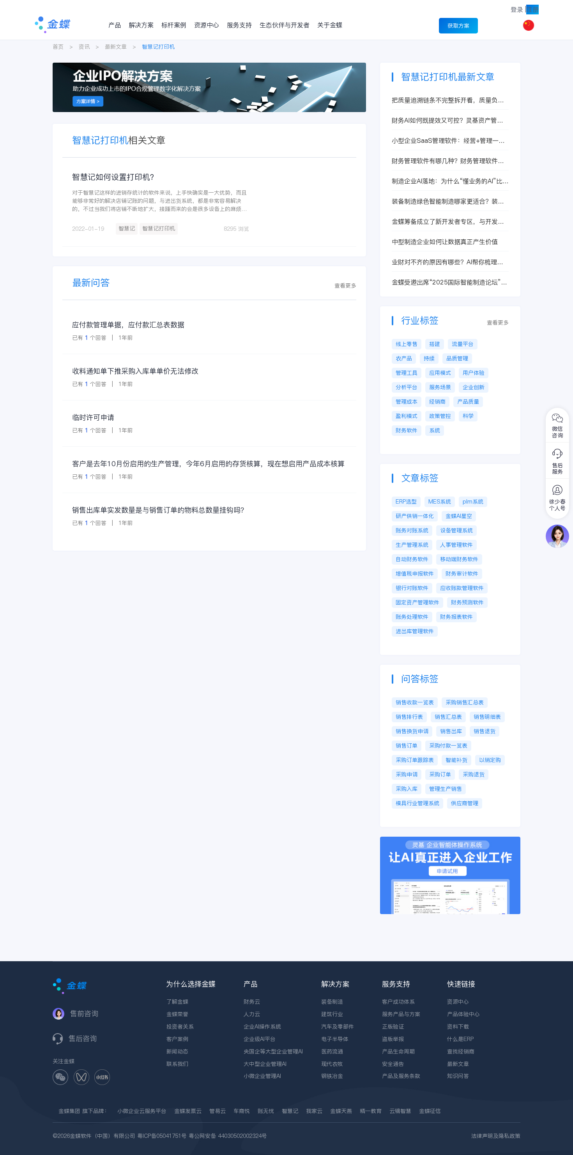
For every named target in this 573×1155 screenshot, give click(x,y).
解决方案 (141, 25)
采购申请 (406, 774)
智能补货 (456, 760)
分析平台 (406, 387)
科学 (468, 416)
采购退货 (474, 774)
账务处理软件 (412, 617)
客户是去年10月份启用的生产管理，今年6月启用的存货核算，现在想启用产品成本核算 (208, 464)
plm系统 (473, 502)
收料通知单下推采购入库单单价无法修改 (135, 371)
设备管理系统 (456, 530)
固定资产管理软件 (417, 602)
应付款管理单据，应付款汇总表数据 (128, 325)
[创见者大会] (209, 66)
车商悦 (241, 1111)
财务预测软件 (467, 602)
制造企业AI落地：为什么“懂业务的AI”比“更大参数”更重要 (447, 181)
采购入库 (406, 789)
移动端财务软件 (459, 559)
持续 (429, 358)
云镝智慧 (400, 1111)
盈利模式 (406, 416)
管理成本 (406, 401)
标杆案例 (173, 25)
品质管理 (457, 358)
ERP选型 (406, 502)
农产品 (404, 358)
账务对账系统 (412, 530)
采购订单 (440, 774)
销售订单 (406, 746)
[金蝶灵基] (450, 840)
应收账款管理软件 (462, 588)
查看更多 (345, 286)
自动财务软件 (412, 559)
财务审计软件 (462, 574)
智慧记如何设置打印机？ (115, 177)
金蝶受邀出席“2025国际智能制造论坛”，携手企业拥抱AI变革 (449, 282)
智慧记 (126, 228)
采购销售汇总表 (465, 702)
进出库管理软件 (415, 631)
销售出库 (451, 731)
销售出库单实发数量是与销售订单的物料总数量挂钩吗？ (160, 510)
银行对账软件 (412, 588)
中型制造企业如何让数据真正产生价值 (445, 241)
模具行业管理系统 (417, 803)
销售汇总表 (448, 717)
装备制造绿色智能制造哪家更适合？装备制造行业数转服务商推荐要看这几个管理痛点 (448, 201)
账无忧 (266, 1111)
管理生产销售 (445, 789)
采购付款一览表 (448, 746)
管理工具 (406, 373)
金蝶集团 (69, 1111)
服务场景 (440, 387)
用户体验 (474, 373)
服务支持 (239, 25)
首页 (58, 47)
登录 (517, 9)
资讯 (84, 47)
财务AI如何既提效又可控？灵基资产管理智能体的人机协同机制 (447, 120)
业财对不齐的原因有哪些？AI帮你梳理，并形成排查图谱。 (447, 262)
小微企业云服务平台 (141, 1111)
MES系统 (439, 502)
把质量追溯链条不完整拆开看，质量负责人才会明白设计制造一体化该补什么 (448, 100)
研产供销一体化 (415, 516)
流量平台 (463, 344)
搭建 (434, 344)
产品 (114, 25)
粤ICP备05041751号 (162, 1136)
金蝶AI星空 (459, 516)
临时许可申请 (93, 417)
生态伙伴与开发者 (284, 25)
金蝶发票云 (188, 1111)
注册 (532, 9)
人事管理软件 (456, 545)
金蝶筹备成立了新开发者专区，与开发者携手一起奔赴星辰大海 (448, 221)
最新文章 (116, 47)
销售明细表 (487, 717)
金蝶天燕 (341, 1111)
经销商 (437, 401)
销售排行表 (409, 717)
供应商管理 (464, 803)
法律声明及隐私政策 (495, 1136)
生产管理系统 (412, 545)
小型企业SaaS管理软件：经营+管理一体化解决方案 (448, 140)
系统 (434, 430)
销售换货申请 (412, 731)
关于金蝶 (329, 25)
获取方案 (458, 26)
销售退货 (484, 731)
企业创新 (474, 387)
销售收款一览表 (415, 702)
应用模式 (440, 373)
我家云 (314, 1111)
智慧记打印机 (158, 228)
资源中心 (206, 25)
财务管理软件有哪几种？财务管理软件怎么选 (448, 160)
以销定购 (490, 760)
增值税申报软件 (415, 574)
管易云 (217, 1111)
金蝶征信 (430, 1111)
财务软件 (406, 430)
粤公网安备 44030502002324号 (228, 1136)
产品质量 (468, 401)
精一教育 (371, 1111)
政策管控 (440, 416)
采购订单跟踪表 (415, 760)
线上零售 (406, 344)
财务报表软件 (456, 617)
